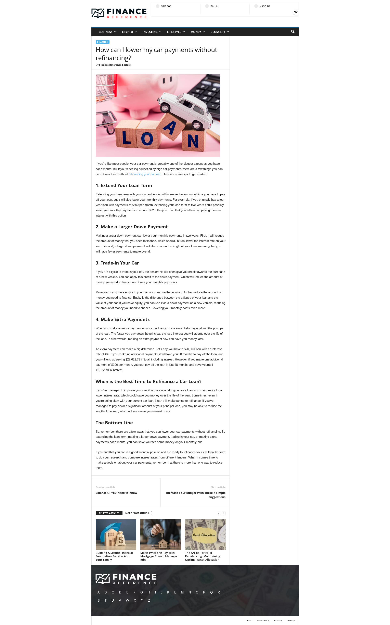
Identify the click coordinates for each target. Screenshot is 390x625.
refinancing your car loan (145, 174)
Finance (102, 42)
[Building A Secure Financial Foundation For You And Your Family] (116, 534)
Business (106, 32)
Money (196, 32)
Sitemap (290, 620)
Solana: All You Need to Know (116, 493)
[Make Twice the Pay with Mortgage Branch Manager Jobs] (160, 534)
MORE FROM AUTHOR (137, 513)
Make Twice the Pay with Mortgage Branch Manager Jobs (158, 556)
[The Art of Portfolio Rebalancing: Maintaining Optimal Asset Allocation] (205, 534)
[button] (292, 31)
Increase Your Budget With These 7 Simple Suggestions (195, 495)
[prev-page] (219, 513)
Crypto (127, 32)
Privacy (278, 620)
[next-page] (224, 513)
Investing (150, 32)
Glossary (217, 32)
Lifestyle (174, 32)
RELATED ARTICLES (109, 513)
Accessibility (263, 620)
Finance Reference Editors (115, 64)
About (249, 620)
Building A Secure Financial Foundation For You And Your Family (114, 556)
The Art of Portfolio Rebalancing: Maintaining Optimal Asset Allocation (202, 556)
